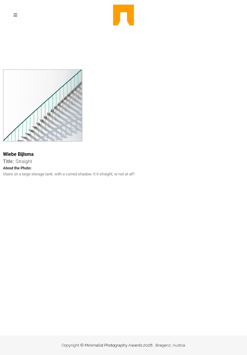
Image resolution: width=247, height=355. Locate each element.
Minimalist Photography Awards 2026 (119, 345)
